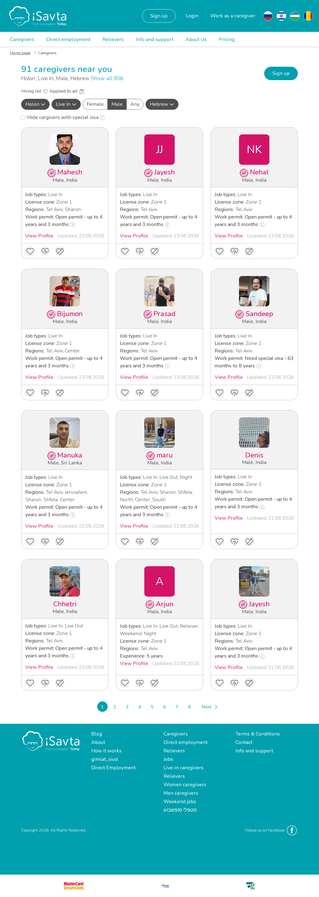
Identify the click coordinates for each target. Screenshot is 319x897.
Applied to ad (64, 91)
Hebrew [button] (159, 104)
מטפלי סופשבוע (180, 810)
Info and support (154, 39)
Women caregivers (184, 784)
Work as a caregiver (232, 15)
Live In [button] (63, 104)
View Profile (39, 235)
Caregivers (22, 39)
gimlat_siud (104, 759)
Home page (20, 53)
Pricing (227, 39)
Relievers (113, 39)
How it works (106, 750)
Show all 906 (107, 78)
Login (192, 15)
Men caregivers (180, 793)
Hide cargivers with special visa (63, 117)
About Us (196, 39)
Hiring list (31, 91)
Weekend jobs (179, 801)
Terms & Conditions (258, 733)
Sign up (158, 15)
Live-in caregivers (183, 767)
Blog (96, 733)
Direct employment (68, 39)
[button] (35, 104)
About (98, 742)
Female (95, 104)
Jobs (168, 759)
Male (117, 104)
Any (135, 104)
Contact (244, 742)
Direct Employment (113, 767)
